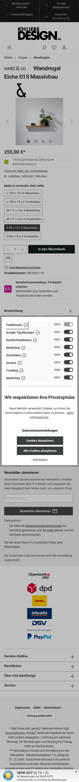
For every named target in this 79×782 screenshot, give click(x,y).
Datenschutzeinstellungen (40, 430)
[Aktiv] (68, 324)
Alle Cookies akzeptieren (40, 450)
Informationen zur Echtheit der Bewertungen (42, 779)
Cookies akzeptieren (40, 440)
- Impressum (39, 459)
